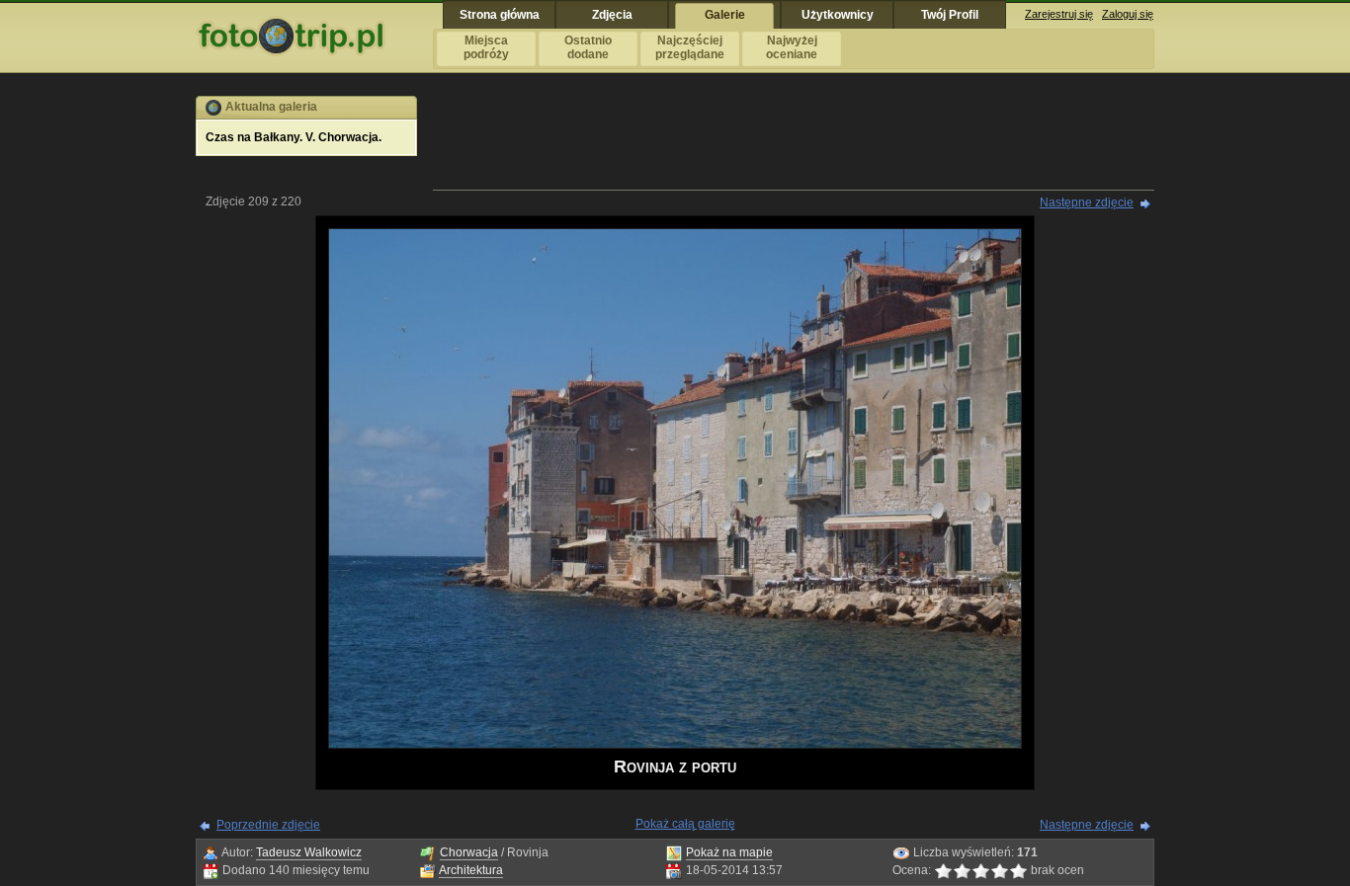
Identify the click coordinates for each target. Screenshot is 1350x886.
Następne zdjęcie (1087, 202)
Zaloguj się (1127, 14)
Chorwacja (469, 852)
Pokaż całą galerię (685, 824)
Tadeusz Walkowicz (309, 852)
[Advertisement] (793, 140)
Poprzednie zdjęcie (268, 825)
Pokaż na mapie (729, 852)
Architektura (471, 870)
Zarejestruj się (1059, 14)
